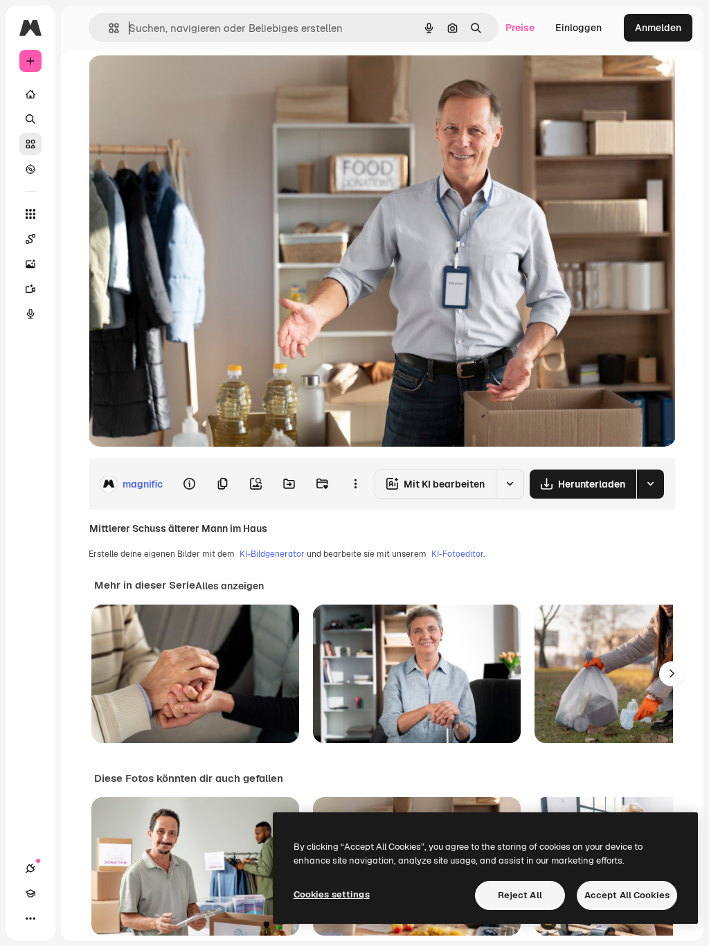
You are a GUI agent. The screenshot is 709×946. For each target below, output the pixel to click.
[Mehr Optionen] (355, 484)
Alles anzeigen (229, 586)
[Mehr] (30, 918)
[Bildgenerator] (30, 264)
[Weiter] (671, 674)
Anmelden (658, 27)
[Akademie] (30, 893)
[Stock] (30, 144)
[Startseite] (30, 94)
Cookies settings (332, 894)
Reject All (520, 895)
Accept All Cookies (627, 895)
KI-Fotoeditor (457, 554)
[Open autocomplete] (108, 28)
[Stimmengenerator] (30, 314)
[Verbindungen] (30, 868)
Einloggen (578, 27)
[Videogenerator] (30, 289)
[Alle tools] (30, 214)
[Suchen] (30, 119)
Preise (520, 27)
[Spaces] (30, 239)
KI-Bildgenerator (272, 554)
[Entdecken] (30, 169)
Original (177, 81)
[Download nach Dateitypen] (650, 484)
